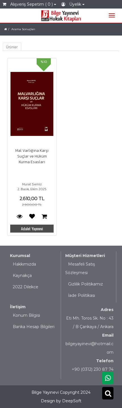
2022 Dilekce (25, 286)
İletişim (18, 306)
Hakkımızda (24, 264)
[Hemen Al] (44, 216)
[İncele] (32, 103)
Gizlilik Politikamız (85, 284)
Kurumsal (20, 255)
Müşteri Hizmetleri (85, 255)
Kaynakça (22, 275)
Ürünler (12, 46)
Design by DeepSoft (61, 400)
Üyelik (75, 4)
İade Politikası (81, 295)
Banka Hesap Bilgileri (33, 326)
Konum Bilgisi (26, 315)
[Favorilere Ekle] (32, 216)
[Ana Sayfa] (5, 29)
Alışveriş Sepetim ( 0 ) (31, 4)
